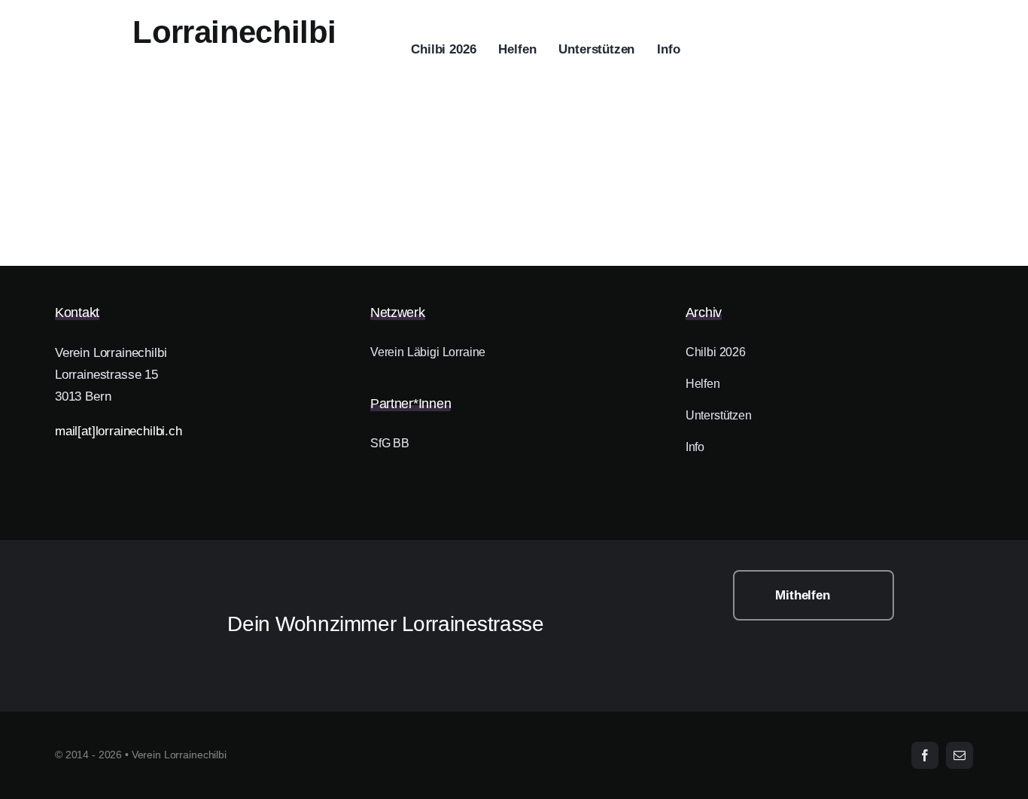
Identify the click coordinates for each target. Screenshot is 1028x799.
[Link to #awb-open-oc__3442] (951, 50)
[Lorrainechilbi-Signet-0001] (120, 576)
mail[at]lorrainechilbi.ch (118, 431)
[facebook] (924, 755)
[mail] (959, 755)
